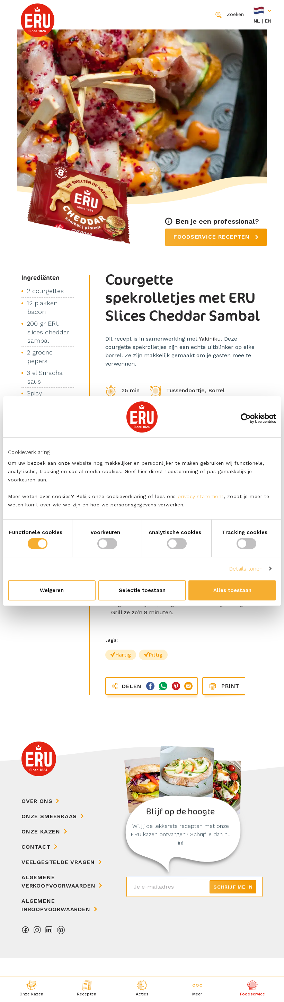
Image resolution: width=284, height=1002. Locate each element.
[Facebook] (25, 931)
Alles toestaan (232, 590)
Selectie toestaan (142, 590)
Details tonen (246, 569)
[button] (197, 989)
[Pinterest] (61, 931)
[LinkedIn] (49, 931)
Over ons (36, 801)
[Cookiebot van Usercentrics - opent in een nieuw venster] (245, 418)
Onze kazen (40, 831)
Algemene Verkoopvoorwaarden (58, 881)
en (268, 21)
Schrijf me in (232, 887)
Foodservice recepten (213, 236)
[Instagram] (37, 931)
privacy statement (201, 496)
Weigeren (52, 590)
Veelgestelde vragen (58, 862)
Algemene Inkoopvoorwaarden (55, 905)
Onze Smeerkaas (49, 816)
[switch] (107, 543)
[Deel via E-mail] (187, 685)
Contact (36, 846)
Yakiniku (210, 338)
